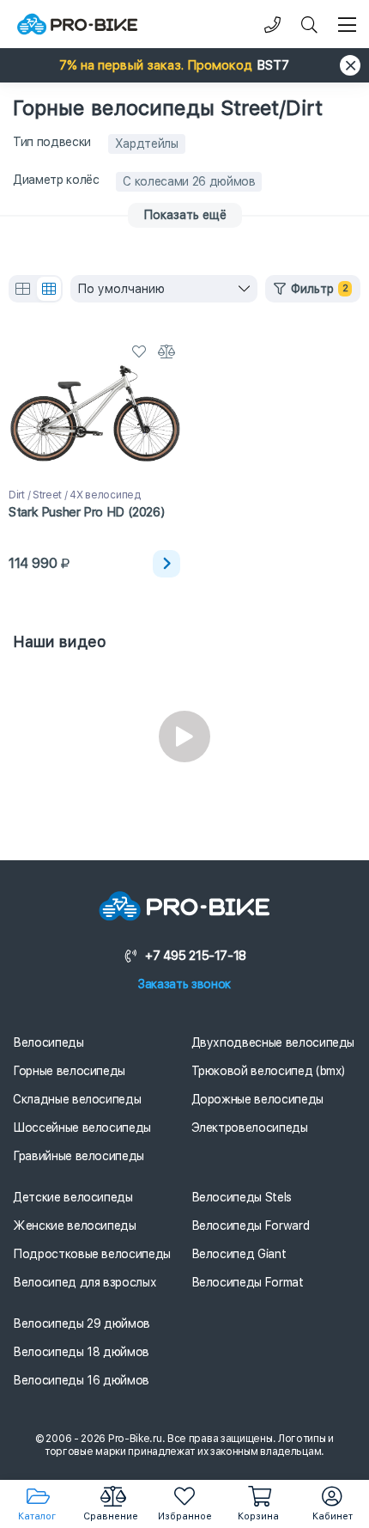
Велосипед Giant (239, 1254)
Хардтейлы (146, 143)
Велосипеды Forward (250, 1225)
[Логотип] (77, 24)
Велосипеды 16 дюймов (81, 1380)
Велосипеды (48, 1042)
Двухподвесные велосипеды (273, 1042)
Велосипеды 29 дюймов (81, 1323)
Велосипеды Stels (241, 1197)
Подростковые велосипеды (92, 1254)
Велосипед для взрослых (84, 1282)
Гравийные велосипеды (78, 1156)
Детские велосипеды (73, 1197)
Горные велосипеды (69, 1071)
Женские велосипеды (74, 1225)
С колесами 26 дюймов (189, 181)
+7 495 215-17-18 (195, 955)
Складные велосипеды (77, 1099)
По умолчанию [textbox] (121, 289)
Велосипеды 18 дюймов (81, 1352)
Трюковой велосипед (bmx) (268, 1071)
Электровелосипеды (249, 1127)
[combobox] (163, 289)
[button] (184, 65)
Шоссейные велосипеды (82, 1127)
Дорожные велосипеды (257, 1099)
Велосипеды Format (247, 1282)
